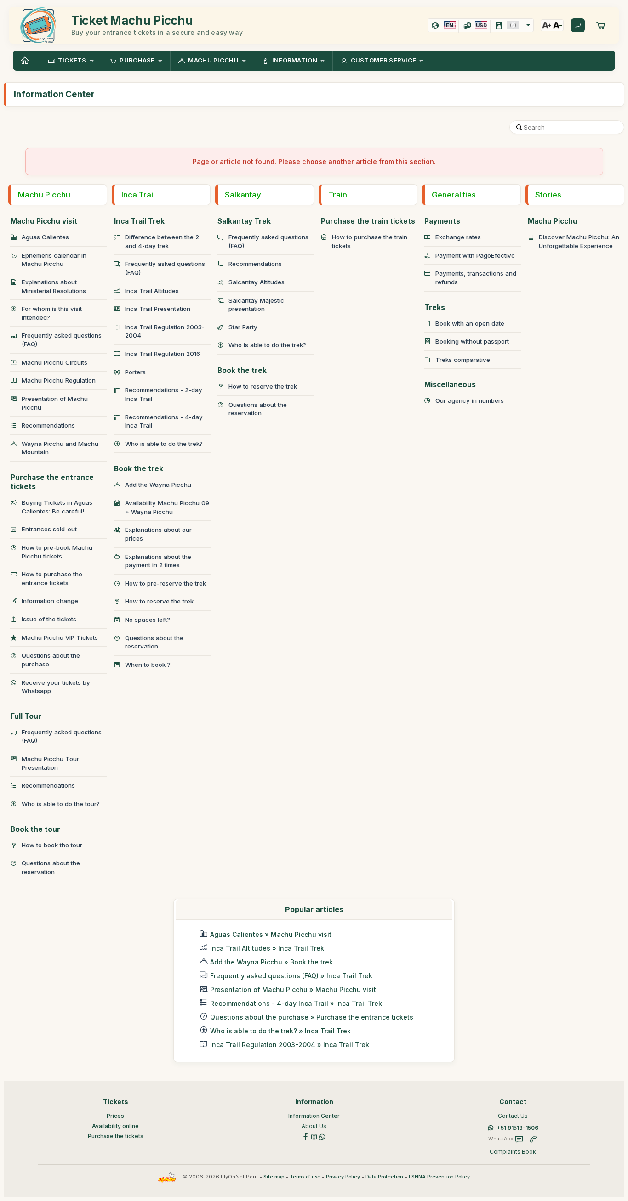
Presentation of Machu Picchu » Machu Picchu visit (293, 989)
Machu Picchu (44, 194)
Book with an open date (469, 323)
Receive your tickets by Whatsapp (56, 687)
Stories (548, 194)
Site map (273, 1177)
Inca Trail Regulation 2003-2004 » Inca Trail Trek (289, 1045)
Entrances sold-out (49, 529)
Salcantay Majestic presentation (256, 305)
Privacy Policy (343, 1177)
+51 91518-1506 (517, 1127)
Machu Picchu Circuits (54, 362)
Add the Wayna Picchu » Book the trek (271, 962)
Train (337, 194)
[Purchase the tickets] (601, 25)
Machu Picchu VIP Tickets (60, 637)
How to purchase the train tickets (369, 241)
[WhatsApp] (322, 1136)
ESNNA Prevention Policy (439, 1177)
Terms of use (305, 1177)
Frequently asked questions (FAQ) (62, 340)
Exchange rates (458, 237)
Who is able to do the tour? (61, 803)
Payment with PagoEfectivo (475, 255)
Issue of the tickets (49, 619)
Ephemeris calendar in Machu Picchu (54, 260)
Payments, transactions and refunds (475, 278)
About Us (314, 1125)
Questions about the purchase (51, 660)
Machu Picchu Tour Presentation (50, 763)
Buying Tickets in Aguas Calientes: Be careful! (57, 507)
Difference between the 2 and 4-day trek (162, 241)
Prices (115, 1115)
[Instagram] (314, 1136)
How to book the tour (52, 845)
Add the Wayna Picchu (158, 484)
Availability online (115, 1125)
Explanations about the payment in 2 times (158, 561)
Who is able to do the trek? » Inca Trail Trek (280, 1031)
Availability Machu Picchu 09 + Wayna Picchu (167, 507)
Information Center (314, 1115)
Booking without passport (472, 341)
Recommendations (48, 425)
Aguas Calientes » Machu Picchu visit (270, 934)
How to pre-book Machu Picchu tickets (57, 552)
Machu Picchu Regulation (59, 380)
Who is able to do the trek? (164, 443)
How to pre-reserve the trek (165, 583)
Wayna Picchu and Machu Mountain (60, 448)
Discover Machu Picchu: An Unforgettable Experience (579, 241)
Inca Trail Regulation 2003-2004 (165, 331)
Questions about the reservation (51, 867)
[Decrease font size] (557, 25)
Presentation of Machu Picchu (55, 403)
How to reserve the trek (159, 601)
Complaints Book (513, 1151)
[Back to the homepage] (26, 61)
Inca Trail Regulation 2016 (162, 353)
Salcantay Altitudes (256, 282)
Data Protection (384, 1177)
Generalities (454, 194)
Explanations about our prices (158, 534)
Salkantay (243, 194)
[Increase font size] (546, 25)
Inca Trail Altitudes (152, 290)
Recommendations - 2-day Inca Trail (163, 394)
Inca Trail (138, 194)
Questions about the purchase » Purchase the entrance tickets (311, 1017)
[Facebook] (306, 1136)
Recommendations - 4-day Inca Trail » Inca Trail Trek (296, 1003)
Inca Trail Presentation (157, 308)
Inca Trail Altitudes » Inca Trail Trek (267, 948)
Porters (135, 372)
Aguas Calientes (45, 237)
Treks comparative (462, 359)
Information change (50, 600)
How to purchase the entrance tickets (52, 578)
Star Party (242, 327)
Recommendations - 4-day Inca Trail (164, 421)
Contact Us (513, 1115)
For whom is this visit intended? (52, 313)
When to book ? (148, 664)
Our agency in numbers (469, 400)
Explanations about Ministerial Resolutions (54, 286)
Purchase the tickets (115, 1136)
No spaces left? (147, 619)
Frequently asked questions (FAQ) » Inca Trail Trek (291, 976)
